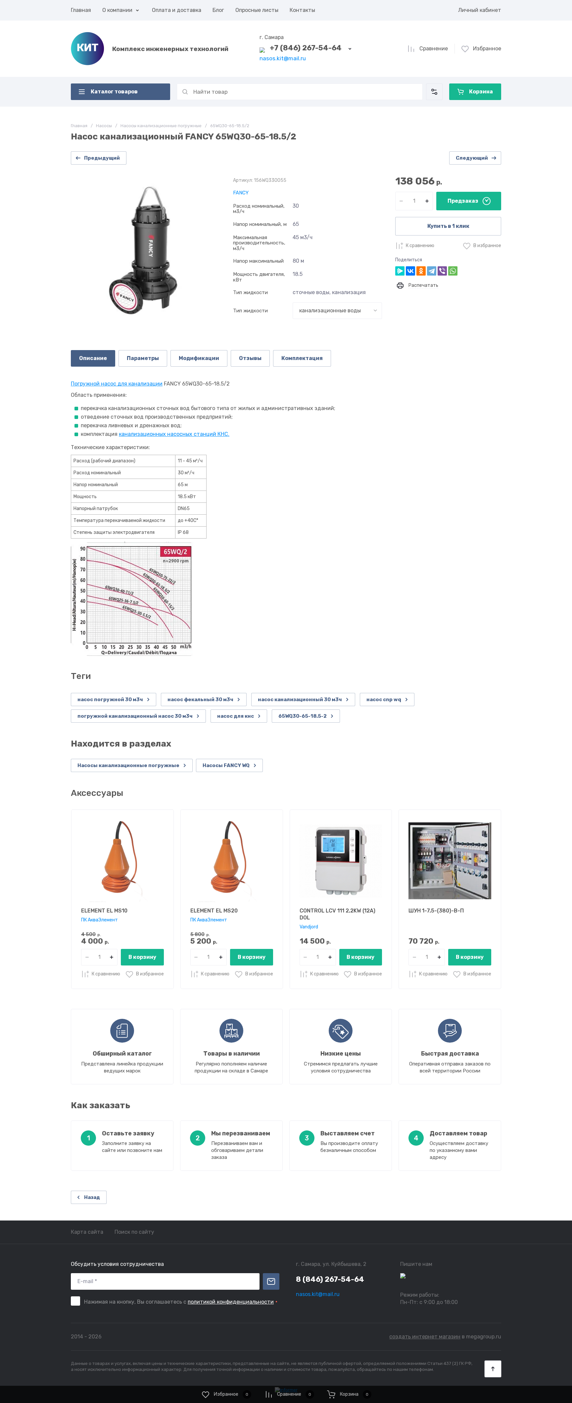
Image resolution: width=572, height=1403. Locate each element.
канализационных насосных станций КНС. (174, 434)
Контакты (302, 10)
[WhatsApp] (452, 271)
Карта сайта (87, 1232)
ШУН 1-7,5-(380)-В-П (436, 911)
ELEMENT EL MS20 (214, 911)
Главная (81, 10)
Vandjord (309, 927)
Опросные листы (256, 10)
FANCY (241, 193)
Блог (218, 10)
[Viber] (442, 271)
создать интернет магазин (424, 1336)
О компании (117, 10)
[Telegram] (431, 271)
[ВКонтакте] (410, 271)
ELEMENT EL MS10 (104, 911)
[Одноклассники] (421, 271)
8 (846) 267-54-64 (330, 1279)
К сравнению (420, 245)
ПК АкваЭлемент (99, 920)
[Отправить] (271, 1281)
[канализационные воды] (337, 310)
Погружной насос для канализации (117, 384)
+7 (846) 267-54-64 (306, 47)
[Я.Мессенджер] (400, 271)
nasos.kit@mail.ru (283, 58)
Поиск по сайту (134, 1232)
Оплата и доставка (176, 10)
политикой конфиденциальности (231, 1302)
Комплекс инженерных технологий (170, 49)
